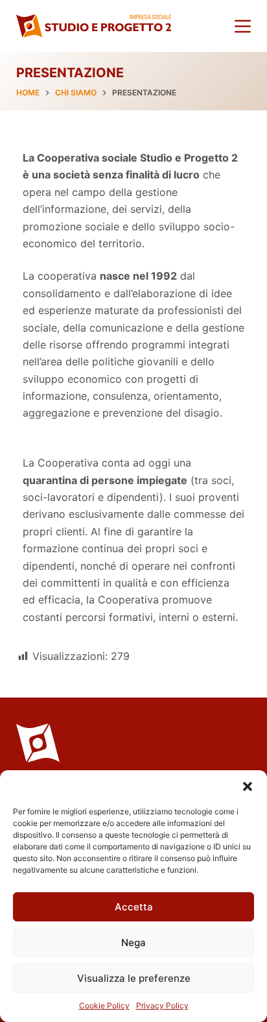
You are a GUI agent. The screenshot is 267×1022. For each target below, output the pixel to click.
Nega (133, 942)
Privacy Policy (162, 1005)
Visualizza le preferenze (134, 978)
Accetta (134, 907)
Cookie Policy (104, 1005)
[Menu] (243, 26)
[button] (247, 786)
